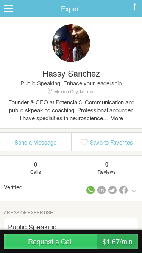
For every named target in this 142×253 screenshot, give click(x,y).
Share (134, 8)
